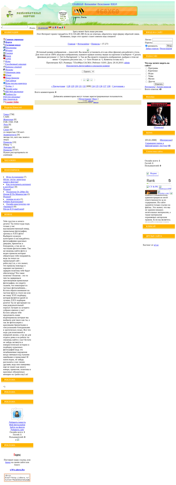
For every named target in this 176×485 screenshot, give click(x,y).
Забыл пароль (152, 48)
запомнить (153, 46)
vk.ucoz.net (43, 28)
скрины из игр (13, 199)
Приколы (7, 142)
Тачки (6, 114)
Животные (8, 119)
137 (104, 86)
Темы (150, 76)
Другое (151, 81)
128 (68, 86)
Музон (151, 79)
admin (127, 62)
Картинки (153, 71)
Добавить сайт (17, 429)
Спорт (6, 129)
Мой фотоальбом (17, 425)
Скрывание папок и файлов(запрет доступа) (156, 144)
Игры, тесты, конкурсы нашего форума (14, 180)
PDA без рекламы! (11, 97)
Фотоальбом (90, 4)
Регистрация (103, 4)
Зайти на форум (17, 427)
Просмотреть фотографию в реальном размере (88, 66)
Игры (150, 73)
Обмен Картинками (13, 201)
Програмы (153, 68)
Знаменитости (10, 134)
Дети (5, 124)
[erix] (171, 193)
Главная (71, 44)
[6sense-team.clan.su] (151, 193)
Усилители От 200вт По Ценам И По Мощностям (16, 193)
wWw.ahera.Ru (17, 470)
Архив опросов (164, 87)
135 (97, 86)
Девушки (7, 147)
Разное (7, 189)
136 (100, 86)
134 (93, 86)
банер (8, 462)
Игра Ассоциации (14, 177)
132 (84, 86)
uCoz (156, 245)
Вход (94, 99)
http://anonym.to (10, 99)
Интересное (166, 140)
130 (76, 86)
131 (80, 86)
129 (72, 86)
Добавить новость (17, 422)
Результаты (150, 87)
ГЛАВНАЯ (77, 4)
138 (108, 86)
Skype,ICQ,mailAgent (13, 209)
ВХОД (114, 4)
